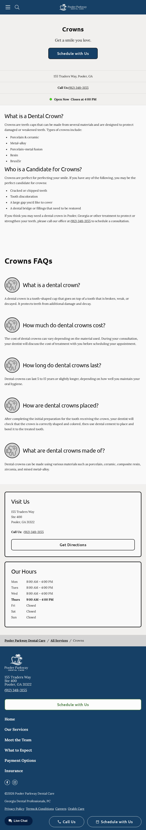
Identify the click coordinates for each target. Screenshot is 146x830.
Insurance (14, 770)
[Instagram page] (14, 782)
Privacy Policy (14, 809)
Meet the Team (18, 739)
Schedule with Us (73, 53)
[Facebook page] (7, 782)
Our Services (16, 729)
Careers (60, 809)
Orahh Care (76, 809)
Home (10, 719)
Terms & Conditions (40, 809)
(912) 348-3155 (78, 88)
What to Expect (18, 750)
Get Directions (73, 544)
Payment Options (20, 760)
